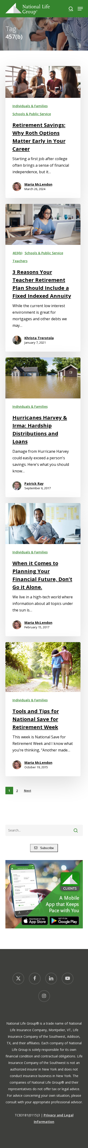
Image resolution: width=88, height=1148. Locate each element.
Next (27, 791)
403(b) (17, 253)
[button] (80, 8)
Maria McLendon (38, 184)
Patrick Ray (34, 483)
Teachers (19, 261)
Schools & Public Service (31, 114)
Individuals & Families (30, 106)
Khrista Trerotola (39, 338)
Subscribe (45, 848)
